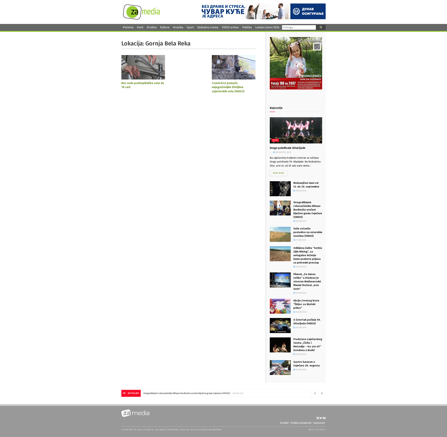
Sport (190, 27)
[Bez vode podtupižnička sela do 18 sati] (143, 77)
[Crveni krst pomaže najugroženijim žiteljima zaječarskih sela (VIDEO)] (233, 77)
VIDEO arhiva (230, 27)
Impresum (319, 422)
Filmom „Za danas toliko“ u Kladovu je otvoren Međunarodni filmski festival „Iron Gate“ (307, 281)
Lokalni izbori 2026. (267, 27)
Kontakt (284, 422)
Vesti (140, 27)
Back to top (316, 430)
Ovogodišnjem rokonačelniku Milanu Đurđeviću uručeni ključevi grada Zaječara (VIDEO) (307, 210)
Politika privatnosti (300, 422)
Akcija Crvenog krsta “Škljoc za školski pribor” (306, 304)
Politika (247, 27)
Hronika (178, 27)
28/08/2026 (280, 152)
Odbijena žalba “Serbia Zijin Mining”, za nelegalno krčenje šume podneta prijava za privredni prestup (307, 255)
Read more (278, 173)
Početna (128, 27)
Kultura (164, 27)
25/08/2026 (300, 370)
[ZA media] (141, 18)
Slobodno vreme (207, 27)
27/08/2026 (300, 240)
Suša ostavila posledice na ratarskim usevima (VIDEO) (307, 232)
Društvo (152, 27)
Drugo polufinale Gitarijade (287, 148)
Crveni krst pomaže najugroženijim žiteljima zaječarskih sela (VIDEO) (228, 87)
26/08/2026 (300, 267)
